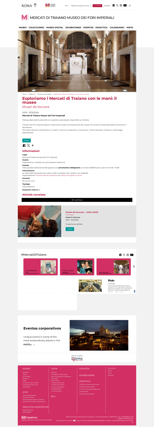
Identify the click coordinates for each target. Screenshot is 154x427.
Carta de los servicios (30, 385)
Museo (23, 27)
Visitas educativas (57, 383)
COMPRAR (97, 6)
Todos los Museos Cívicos (80, 6)
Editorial (26, 372)
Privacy (77, 420)
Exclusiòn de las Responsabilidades (93, 420)
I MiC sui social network (67, 271)
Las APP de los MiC (58, 385)
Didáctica (101, 27)
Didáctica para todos (86, 387)
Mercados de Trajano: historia (33, 399)
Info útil (54, 372)
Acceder (107, 6)
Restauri (26, 378)
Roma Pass (55, 380)
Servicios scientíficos (35, 407)
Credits (108, 420)
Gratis (26, 140)
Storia (25, 374)
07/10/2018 (120, 288)
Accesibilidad (56, 389)
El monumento (28, 397)
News (110, 370)
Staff (24, 380)
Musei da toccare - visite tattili (82, 212)
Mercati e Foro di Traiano (44, 420)
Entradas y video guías (59, 374)
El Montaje (27, 376)
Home (24, 94)
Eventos (88, 27)
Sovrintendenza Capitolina (46, 175)
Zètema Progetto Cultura (71, 175)
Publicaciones (28, 410)
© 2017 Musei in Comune (64, 420)
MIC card (54, 378)
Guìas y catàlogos (57, 387)
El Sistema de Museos (31, 383)
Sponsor (111, 375)
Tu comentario (56, 391)
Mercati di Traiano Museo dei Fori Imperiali (72, 18)
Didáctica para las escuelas (89, 384)
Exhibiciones (73, 27)
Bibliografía (27, 412)
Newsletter (27, 387)
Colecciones (36, 27)
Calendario (117, 27)
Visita (129, 27)
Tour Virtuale (103, 272)
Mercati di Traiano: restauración (34, 401)
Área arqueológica (29, 395)
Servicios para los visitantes (61, 376)
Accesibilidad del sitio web (120, 420)
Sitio (25, 392)
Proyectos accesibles (44, 94)
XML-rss (131, 421)
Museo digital (54, 27)
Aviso (110, 373)
